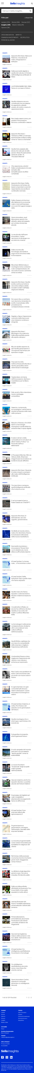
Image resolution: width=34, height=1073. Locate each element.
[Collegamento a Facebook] (2, 1057)
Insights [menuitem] (3, 1020)
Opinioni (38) (5, 27)
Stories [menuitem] (3, 1014)
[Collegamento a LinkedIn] (11, 1057)
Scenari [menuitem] (3, 1018)
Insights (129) (5, 25)
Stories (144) (16, 22)
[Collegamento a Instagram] (7, 1057)
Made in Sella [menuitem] (4, 1022)
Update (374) (5, 22)
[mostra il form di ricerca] (32, 4)
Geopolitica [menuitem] (21, 1020)
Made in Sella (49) (18, 25)
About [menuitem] (2, 1029)
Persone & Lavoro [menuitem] (22, 1018)
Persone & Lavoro (8, 40)
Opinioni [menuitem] (3, 1016)
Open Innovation (7, 35)
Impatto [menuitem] (20, 1014)
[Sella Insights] (17, 3)
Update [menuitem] (3, 1012)
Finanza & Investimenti (9, 37)
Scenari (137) (26, 22)
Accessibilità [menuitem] (4, 1045)
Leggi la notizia (6, 64)
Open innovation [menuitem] (22, 1012)
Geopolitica (24, 37)
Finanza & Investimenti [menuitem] (24, 1016)
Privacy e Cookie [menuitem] (5, 1043)
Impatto (19, 35)
